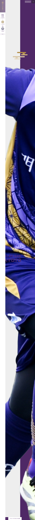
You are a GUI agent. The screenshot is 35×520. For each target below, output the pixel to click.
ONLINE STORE (27, 1)
